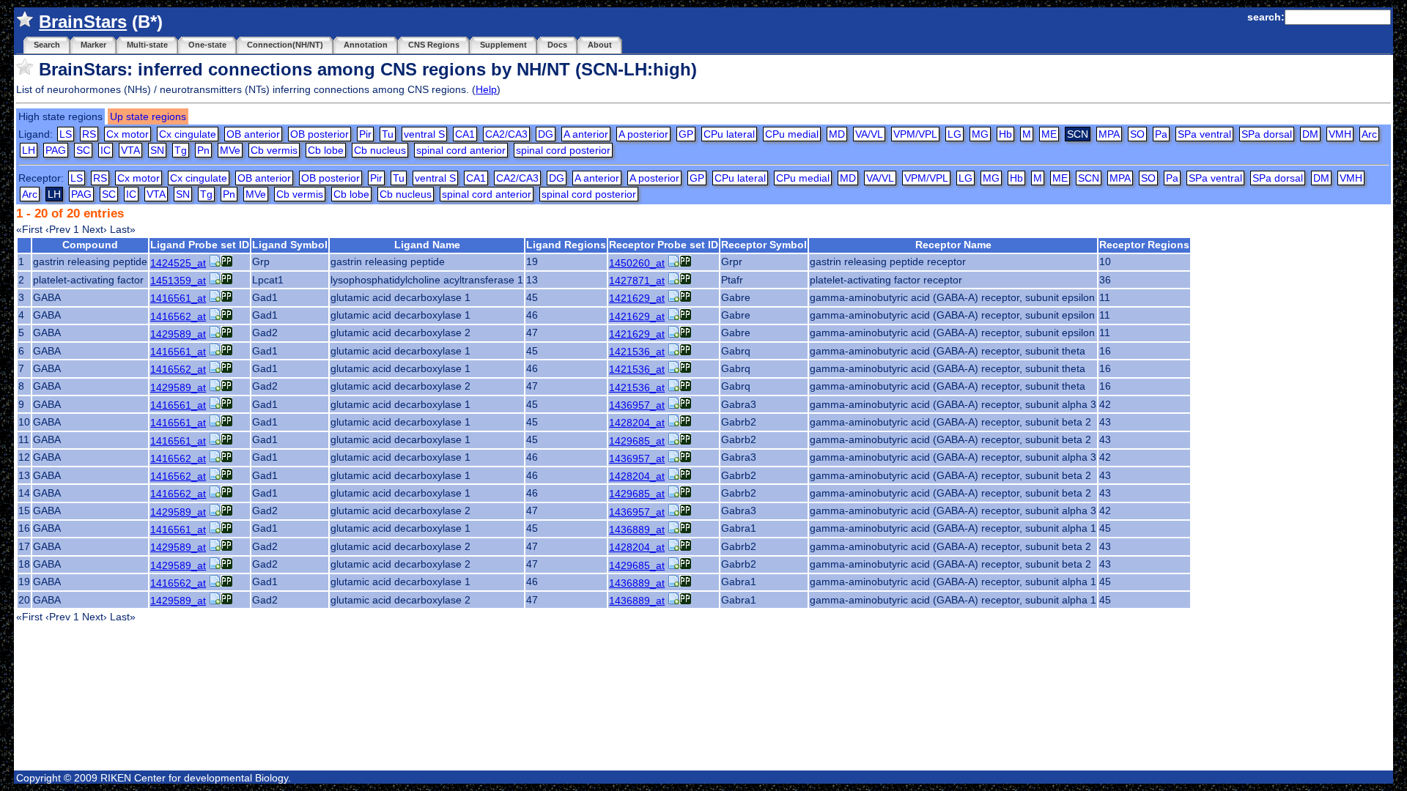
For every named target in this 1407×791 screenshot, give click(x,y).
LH (28, 150)
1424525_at (178, 263)
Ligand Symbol (290, 244)
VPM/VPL (915, 134)
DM (1310, 134)
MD (837, 134)
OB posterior (319, 134)
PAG (55, 150)
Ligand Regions (566, 244)
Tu (388, 134)
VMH (1340, 134)
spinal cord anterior (461, 150)
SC (83, 150)
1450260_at (637, 263)
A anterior (586, 134)
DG (545, 134)
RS (89, 134)
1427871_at (637, 280)
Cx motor (127, 134)
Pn (203, 150)
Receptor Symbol (764, 244)
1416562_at (178, 316)
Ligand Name (427, 244)
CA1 (465, 134)
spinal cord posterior (563, 150)
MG (980, 134)
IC (105, 150)
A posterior (643, 134)
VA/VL (869, 134)
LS (65, 134)
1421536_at (637, 351)
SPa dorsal (1266, 134)
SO (1137, 134)
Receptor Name (953, 244)
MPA (1109, 134)
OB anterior (253, 134)
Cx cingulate (187, 134)
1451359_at (178, 280)
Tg (180, 150)
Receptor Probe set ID (663, 244)
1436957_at (637, 405)
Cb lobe (326, 150)
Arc (1369, 134)
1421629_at (637, 298)
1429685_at (637, 441)
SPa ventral (1204, 134)
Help (486, 89)
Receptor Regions (1144, 244)
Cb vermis (274, 150)
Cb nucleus (380, 150)
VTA (130, 150)
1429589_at (178, 334)
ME (1049, 134)
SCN (1088, 178)
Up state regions (148, 116)
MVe (230, 150)
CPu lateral (729, 134)
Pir (365, 134)
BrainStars (83, 21)
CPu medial (792, 134)
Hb (1005, 134)
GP (686, 134)
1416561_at (178, 298)
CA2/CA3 (506, 134)
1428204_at (637, 422)
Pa (1161, 134)
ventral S (424, 134)
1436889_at (637, 529)
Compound (90, 244)
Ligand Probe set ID (199, 244)
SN (157, 150)
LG (954, 134)
